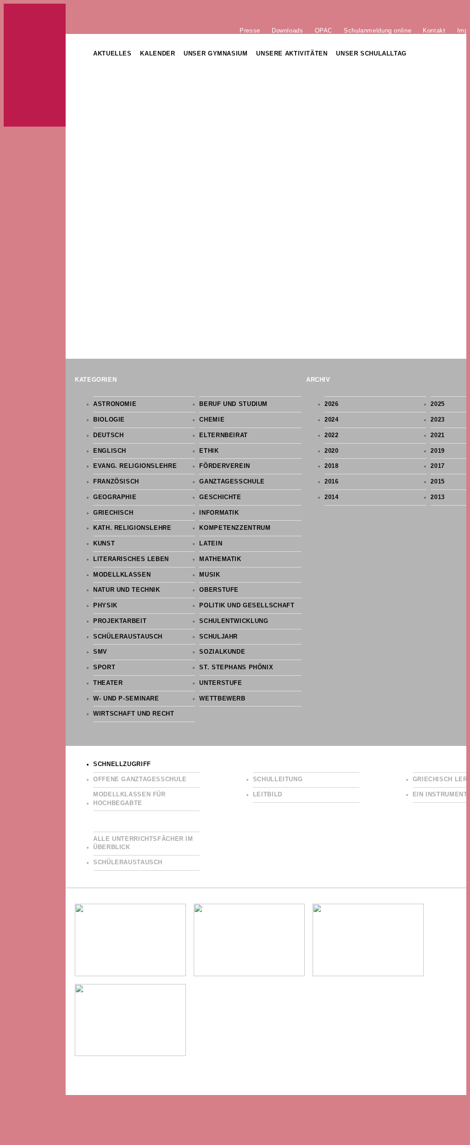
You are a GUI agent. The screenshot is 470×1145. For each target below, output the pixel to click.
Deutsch (108, 435)
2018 (332, 466)
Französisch (116, 481)
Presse (250, 30)
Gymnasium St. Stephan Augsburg (35, 65)
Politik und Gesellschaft (246, 605)
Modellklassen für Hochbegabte (129, 798)
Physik (105, 605)
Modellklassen (122, 575)
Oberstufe (219, 590)
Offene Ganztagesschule (140, 779)
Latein (210, 543)
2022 (332, 435)
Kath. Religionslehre (132, 528)
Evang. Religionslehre (135, 466)
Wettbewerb (222, 698)
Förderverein (224, 466)
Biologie (109, 420)
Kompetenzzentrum (234, 528)
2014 (332, 497)
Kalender (157, 53)
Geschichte (220, 497)
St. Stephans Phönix (236, 667)
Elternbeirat (223, 435)
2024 (332, 420)
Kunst (104, 543)
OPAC (324, 30)
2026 (332, 404)
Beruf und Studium (233, 404)
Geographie (114, 497)
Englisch (109, 451)
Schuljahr (218, 637)
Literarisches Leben (131, 559)
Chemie (211, 420)
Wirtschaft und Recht (133, 714)
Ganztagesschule (231, 481)
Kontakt (434, 30)
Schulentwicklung (233, 621)
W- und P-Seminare (126, 698)
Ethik (208, 451)
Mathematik (220, 559)
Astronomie (114, 404)
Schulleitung (278, 779)
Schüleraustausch (127, 637)
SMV (100, 652)
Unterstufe (220, 683)
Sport (104, 667)
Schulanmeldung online (377, 30)
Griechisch (113, 513)
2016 (332, 481)
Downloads (287, 30)
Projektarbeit (119, 621)
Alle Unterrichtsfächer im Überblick (143, 843)
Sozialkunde (222, 652)
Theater (108, 683)
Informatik (219, 513)
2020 (332, 451)
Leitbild (267, 794)
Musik (209, 575)
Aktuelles (112, 53)
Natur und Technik (126, 590)
